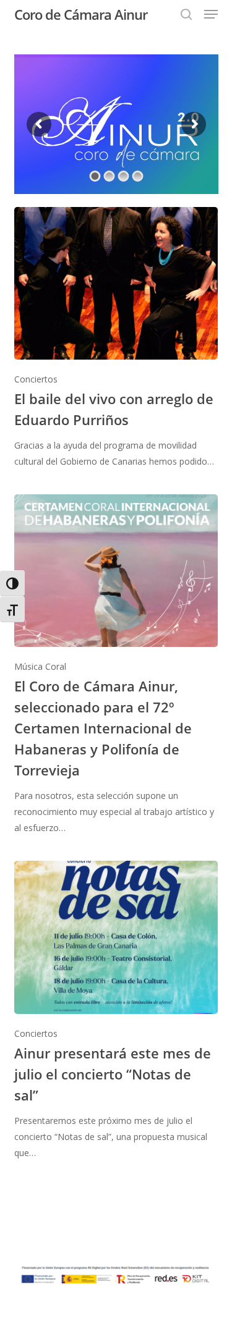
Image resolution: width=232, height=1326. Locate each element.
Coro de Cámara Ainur (80, 14)
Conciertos (36, 379)
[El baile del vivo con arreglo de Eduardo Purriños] (116, 338)
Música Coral (40, 666)
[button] (211, 14)
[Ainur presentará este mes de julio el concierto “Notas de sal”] (116, 1010)
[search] (186, 14)
